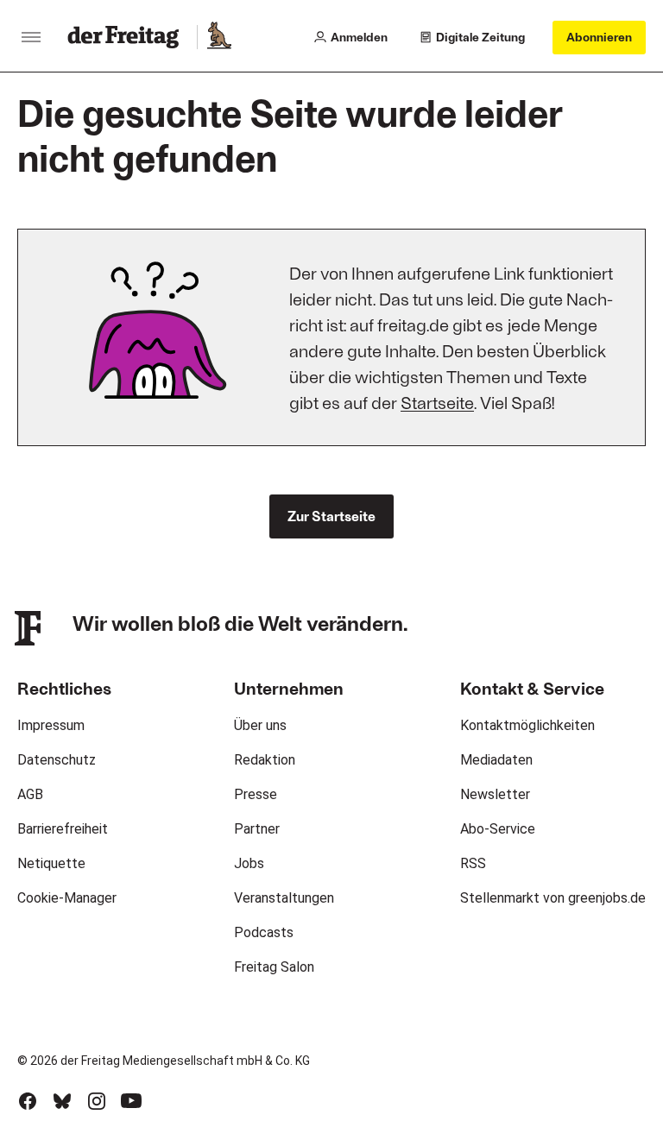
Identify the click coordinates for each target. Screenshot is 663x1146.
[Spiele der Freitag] (218, 37)
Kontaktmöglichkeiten (527, 725)
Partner (257, 829)
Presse (255, 794)
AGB (30, 794)
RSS (473, 863)
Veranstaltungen (284, 898)
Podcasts (264, 932)
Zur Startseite (331, 515)
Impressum (51, 725)
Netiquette (51, 863)
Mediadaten (496, 760)
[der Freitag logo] (128, 37)
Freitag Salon (274, 967)
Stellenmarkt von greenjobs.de (553, 898)
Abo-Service (497, 829)
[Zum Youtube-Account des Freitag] (131, 1101)
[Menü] (31, 37)
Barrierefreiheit (62, 829)
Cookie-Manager (67, 898)
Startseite (437, 402)
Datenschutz (56, 760)
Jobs (249, 863)
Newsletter (495, 794)
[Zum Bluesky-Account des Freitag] (62, 1101)
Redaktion (264, 760)
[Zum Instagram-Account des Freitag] (96, 1101)
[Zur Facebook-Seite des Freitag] (27, 1101)
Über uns (260, 725)
